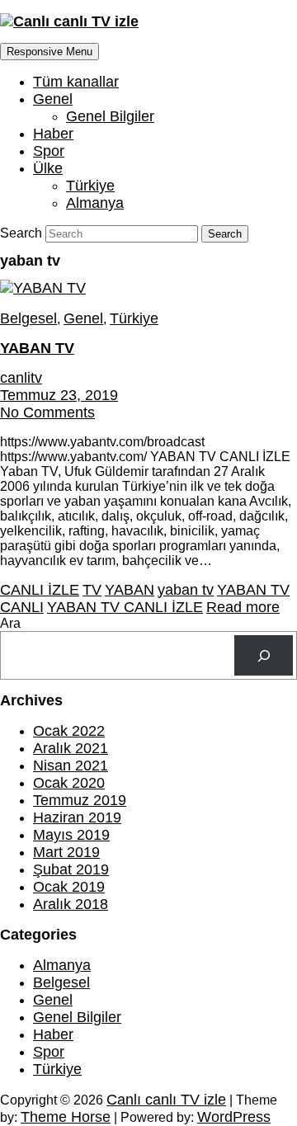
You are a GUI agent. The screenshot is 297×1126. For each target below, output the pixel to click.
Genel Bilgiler (110, 116)
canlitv (21, 378)
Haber (53, 133)
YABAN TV (37, 348)
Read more (243, 607)
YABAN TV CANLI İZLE (125, 607)
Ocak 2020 (69, 783)
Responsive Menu (49, 51)
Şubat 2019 (71, 869)
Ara (10, 623)
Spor (48, 151)
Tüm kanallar (76, 81)
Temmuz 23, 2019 (59, 395)
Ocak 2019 (69, 887)
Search (22, 233)
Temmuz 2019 (79, 800)
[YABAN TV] (43, 288)
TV (91, 590)
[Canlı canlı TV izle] (69, 21)
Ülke (48, 168)
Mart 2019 (66, 852)
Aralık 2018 (70, 904)
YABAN (129, 590)
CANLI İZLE (39, 590)
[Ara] (263, 655)
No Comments (47, 412)
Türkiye (90, 185)
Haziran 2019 (77, 817)
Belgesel (28, 318)
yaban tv (186, 590)
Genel (53, 99)
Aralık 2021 (70, 748)
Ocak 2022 (69, 731)
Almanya (95, 203)
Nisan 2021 (70, 765)
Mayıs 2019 (71, 835)
